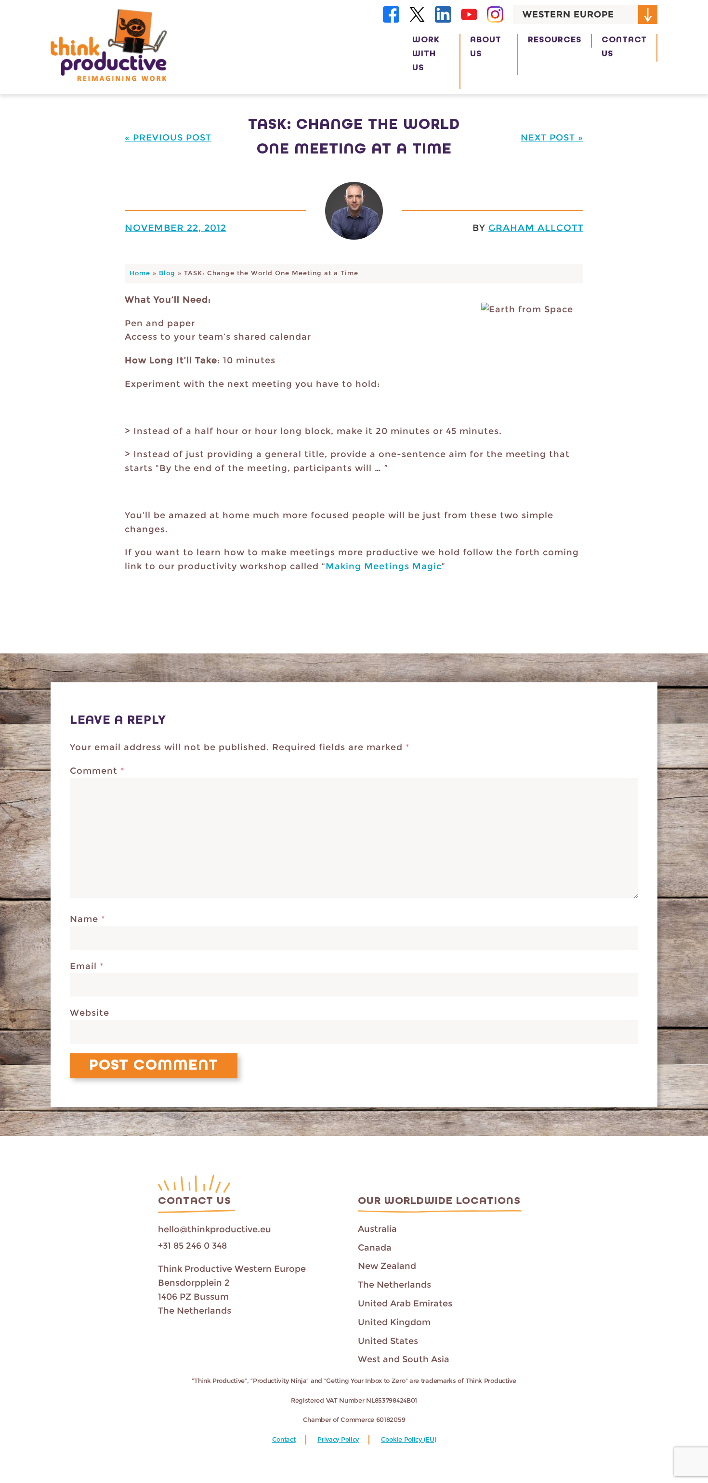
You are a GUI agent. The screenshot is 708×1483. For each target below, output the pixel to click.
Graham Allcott (535, 227)
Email (87, 966)
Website (89, 1013)
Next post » (552, 137)
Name (87, 919)
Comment (97, 771)
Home (140, 273)
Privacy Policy (338, 1439)
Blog (167, 273)
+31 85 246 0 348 (192, 1245)
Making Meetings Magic (384, 566)
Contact (284, 1439)
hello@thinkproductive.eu (214, 1229)
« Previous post (168, 137)
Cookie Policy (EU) (408, 1439)
